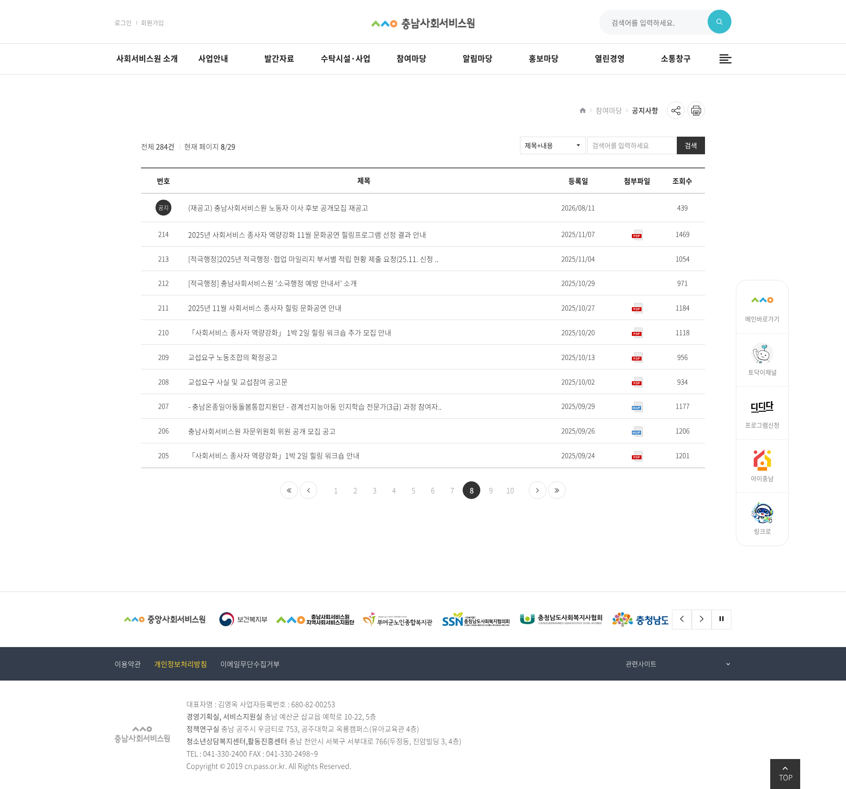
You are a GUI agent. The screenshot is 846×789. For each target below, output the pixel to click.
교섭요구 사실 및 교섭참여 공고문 (238, 382)
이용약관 (128, 664)
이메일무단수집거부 (250, 664)
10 (510, 490)
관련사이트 (641, 664)
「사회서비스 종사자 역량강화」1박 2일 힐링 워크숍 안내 (274, 455)
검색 (691, 145)
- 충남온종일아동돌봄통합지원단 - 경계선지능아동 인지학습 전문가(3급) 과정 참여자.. (315, 406)
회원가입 (152, 22)
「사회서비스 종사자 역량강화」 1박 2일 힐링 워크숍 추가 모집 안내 (289, 332)
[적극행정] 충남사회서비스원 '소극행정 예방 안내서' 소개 (272, 283)
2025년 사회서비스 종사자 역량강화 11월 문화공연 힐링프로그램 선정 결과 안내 (307, 235)
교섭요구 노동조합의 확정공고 (233, 357)
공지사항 (645, 110)
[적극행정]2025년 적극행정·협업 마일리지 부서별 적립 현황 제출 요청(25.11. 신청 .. (313, 259)
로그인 (123, 22)
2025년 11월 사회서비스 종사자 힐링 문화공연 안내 (264, 308)
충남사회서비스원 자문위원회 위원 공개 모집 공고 (262, 431)
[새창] (164, 619)
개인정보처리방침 (180, 664)
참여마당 (609, 110)
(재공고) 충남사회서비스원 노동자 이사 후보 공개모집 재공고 (278, 208)
